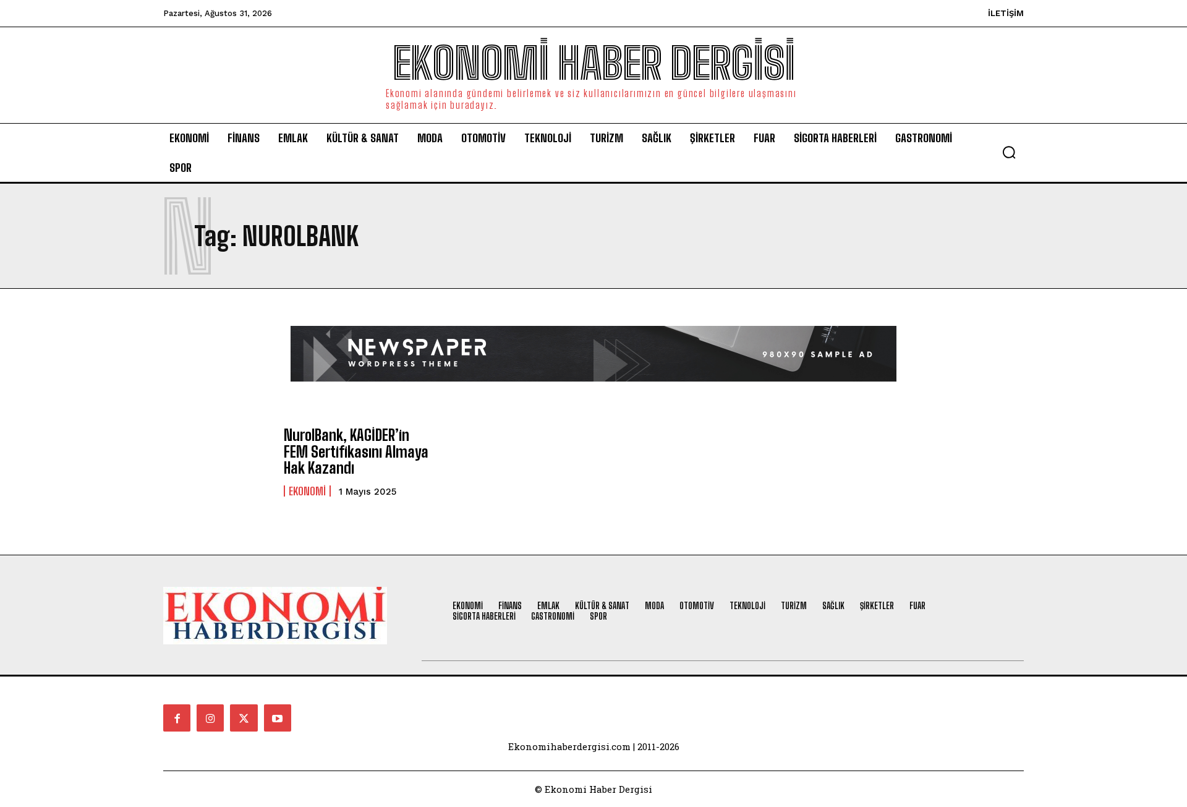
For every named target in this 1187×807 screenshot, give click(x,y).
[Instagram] (210, 718)
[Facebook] (176, 718)
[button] (1009, 152)
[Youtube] (277, 718)
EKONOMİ (307, 491)
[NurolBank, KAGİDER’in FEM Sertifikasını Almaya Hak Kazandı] (217, 462)
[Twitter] (243, 718)
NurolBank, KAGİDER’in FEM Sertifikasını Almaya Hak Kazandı (356, 451)
